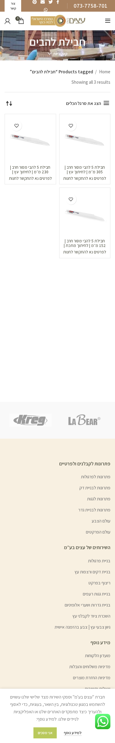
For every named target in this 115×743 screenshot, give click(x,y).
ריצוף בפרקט (99, 583)
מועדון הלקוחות (97, 655)
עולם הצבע (101, 521)
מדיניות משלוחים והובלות (89, 666)
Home (104, 72)
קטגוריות (60, 54)
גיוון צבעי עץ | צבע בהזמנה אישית (82, 627)
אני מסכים (45, 732)
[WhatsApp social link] (45, 10)
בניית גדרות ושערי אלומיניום (87, 605)
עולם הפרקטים (98, 532)
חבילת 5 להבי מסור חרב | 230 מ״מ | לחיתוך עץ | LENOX (30, 171)
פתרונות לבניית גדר (94, 510)
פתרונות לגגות (98, 499)
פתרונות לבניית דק (94, 488)
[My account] (7, 21)
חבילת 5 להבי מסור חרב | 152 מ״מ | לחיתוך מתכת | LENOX (85, 245)
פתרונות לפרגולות (95, 476)
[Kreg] (30, 420)
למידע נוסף (73, 732)
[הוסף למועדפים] (71, 125)
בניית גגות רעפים (96, 594)
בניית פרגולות (99, 561)
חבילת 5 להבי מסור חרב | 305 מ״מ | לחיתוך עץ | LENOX (85, 171)
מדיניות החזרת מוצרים (91, 677)
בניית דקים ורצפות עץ (92, 572)
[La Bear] (85, 420)
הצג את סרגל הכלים (83, 103)
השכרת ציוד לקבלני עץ (91, 616)
